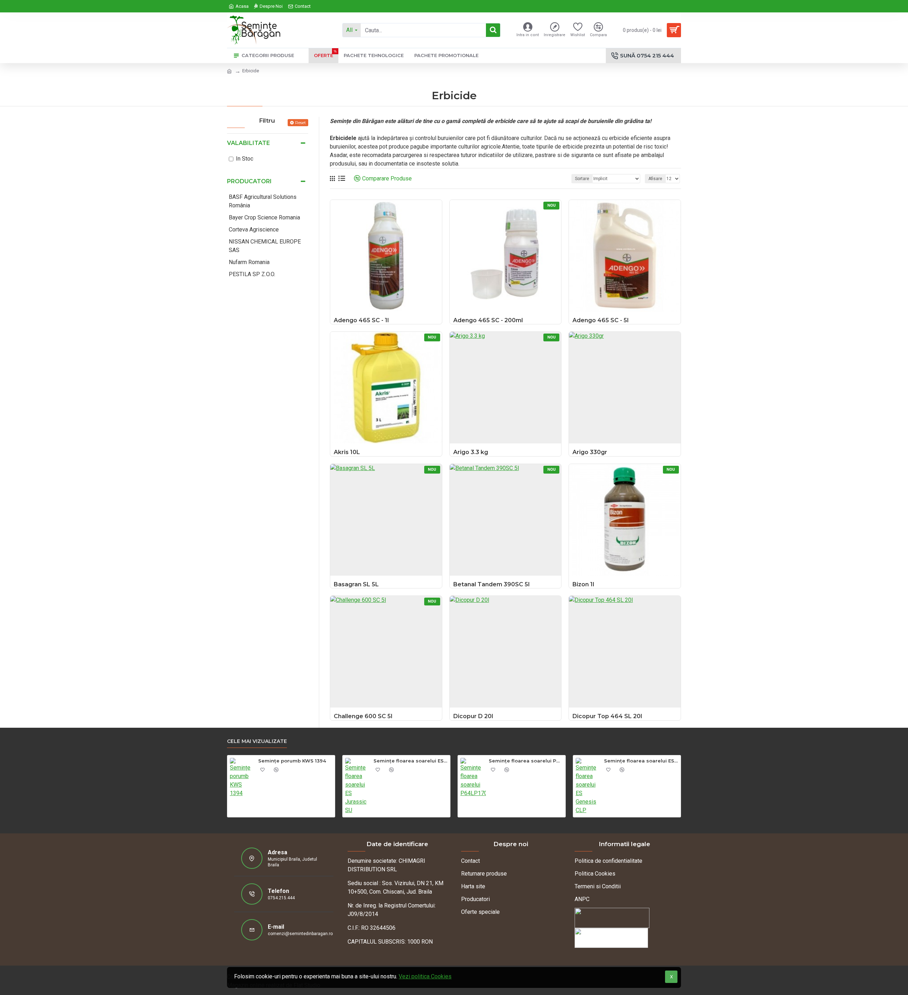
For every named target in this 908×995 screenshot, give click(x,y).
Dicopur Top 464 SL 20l (607, 716)
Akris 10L (347, 452)
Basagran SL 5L (356, 584)
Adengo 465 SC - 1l (361, 320)
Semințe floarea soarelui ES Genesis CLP (641, 761)
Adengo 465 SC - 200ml (488, 320)
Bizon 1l (583, 584)
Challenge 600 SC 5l (363, 716)
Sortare (582, 178)
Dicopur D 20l (473, 716)
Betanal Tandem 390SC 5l (491, 584)
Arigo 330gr (589, 452)
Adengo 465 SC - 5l (600, 320)
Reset (300, 122)
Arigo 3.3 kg (470, 452)
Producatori (249, 181)
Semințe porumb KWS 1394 (292, 761)
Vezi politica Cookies (425, 976)
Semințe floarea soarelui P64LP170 (526, 761)
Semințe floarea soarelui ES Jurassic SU (410, 761)
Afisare (655, 178)
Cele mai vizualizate (257, 741)
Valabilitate (248, 143)
